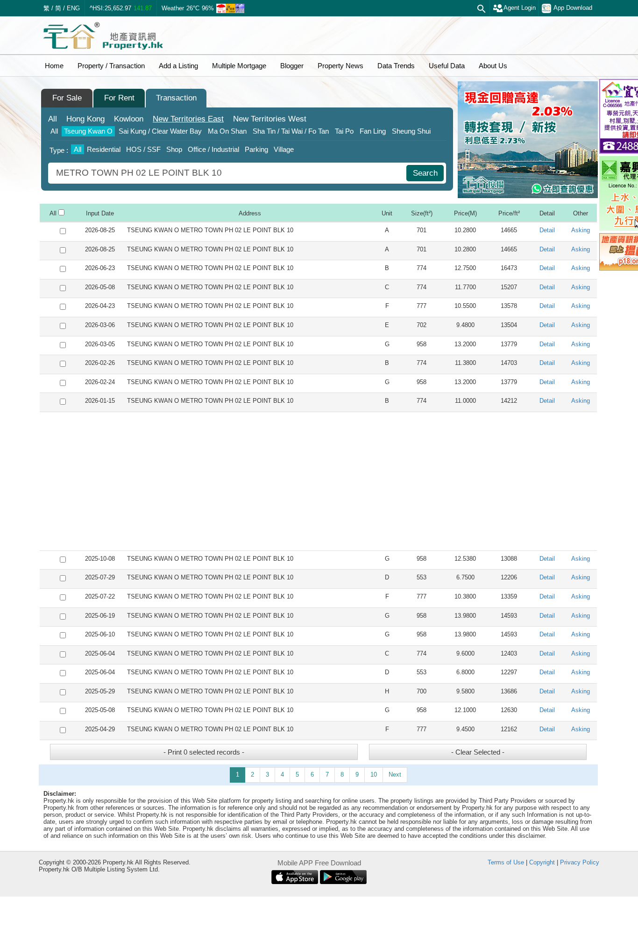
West (269, 118)
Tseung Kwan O (88, 131)
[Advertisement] (318, 481)
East (188, 118)
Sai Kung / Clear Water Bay (160, 131)
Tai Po (344, 131)
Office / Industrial (213, 149)
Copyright (542, 862)
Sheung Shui (411, 131)
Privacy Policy (579, 862)
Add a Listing (178, 66)
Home (54, 66)
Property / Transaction (111, 66)
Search (425, 173)
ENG (73, 8)
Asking (580, 230)
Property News (340, 66)
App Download (572, 7)
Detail (547, 230)
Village (284, 149)
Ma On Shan (227, 131)
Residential (104, 149)
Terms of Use (506, 862)
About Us (493, 66)
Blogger (292, 66)
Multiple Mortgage (239, 66)
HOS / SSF (143, 149)
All (52, 118)
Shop (174, 149)
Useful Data (447, 66)
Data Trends (396, 66)
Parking (256, 149)
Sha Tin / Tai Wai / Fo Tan (291, 131)
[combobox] (228, 173)
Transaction (176, 97)
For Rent (119, 97)
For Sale (67, 97)
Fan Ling (373, 131)
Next (395, 774)
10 (373, 774)
